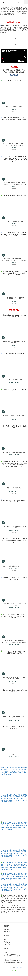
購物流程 (6, 941)
